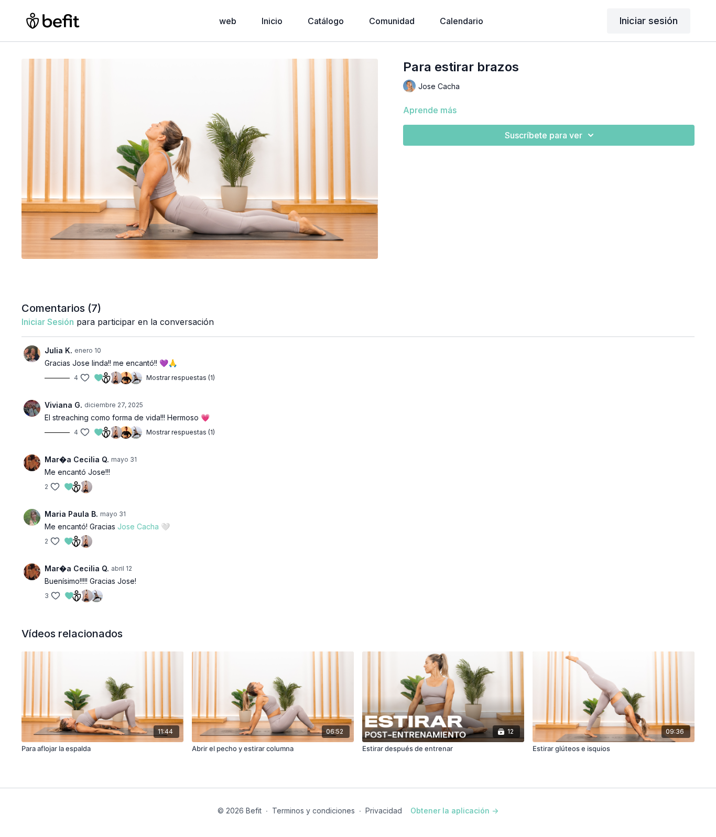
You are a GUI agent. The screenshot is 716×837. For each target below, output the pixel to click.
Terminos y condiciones (313, 810)
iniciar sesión (47, 322)
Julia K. (58, 350)
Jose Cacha (138, 526)
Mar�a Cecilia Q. (77, 459)
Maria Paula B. (71, 513)
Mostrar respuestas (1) (180, 378)
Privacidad (383, 810)
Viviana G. (63, 404)
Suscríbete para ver (543, 135)
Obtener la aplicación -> (454, 810)
